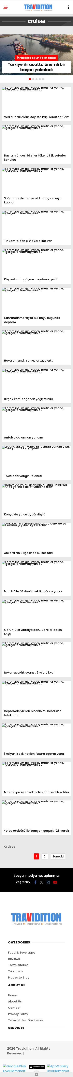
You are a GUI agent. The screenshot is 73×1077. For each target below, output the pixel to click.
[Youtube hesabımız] (55, 882)
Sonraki (58, 856)
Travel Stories (18, 965)
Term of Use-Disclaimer (25, 1020)
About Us (15, 1001)
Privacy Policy (18, 1014)
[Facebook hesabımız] (35, 882)
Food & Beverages (21, 953)
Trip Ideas (15, 971)
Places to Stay (18, 977)
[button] (30, 79)
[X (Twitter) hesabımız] (41, 882)
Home (12, 995)
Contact (14, 1008)
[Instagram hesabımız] (48, 882)
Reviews (14, 959)
